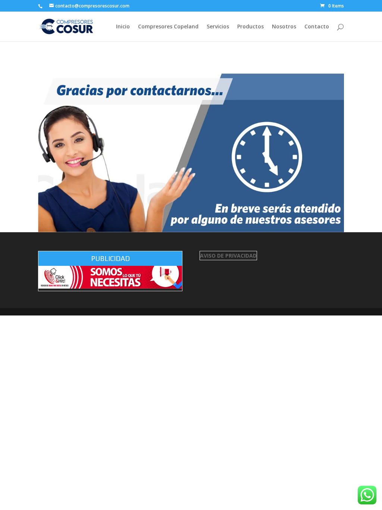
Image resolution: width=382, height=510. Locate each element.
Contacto (316, 27)
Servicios (218, 27)
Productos (250, 27)
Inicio (123, 27)
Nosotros (284, 27)
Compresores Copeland (168, 27)
